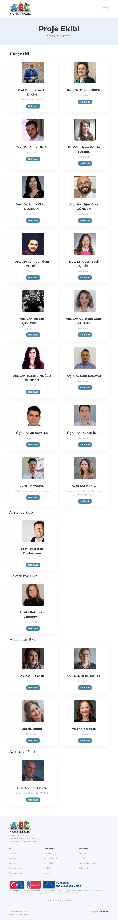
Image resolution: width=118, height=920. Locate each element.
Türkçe (12, 853)
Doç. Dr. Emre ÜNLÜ (32, 147)
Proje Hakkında (50, 858)
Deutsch (13, 863)
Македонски (15, 868)
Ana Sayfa (52, 35)
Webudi (105, 912)
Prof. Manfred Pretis (31, 788)
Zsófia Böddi (32, 729)
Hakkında (33, 106)
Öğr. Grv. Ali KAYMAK (32, 433)
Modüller (48, 868)
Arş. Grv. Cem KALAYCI (84, 376)
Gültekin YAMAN (31, 486)
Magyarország (15, 873)
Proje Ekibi (48, 863)
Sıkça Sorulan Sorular (87, 863)
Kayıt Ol (81, 858)
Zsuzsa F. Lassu (32, 676)
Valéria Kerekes (84, 729)
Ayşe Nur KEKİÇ (84, 486)
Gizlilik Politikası (85, 868)
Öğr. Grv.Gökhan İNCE (84, 433)
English (12, 858)
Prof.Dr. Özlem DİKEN (84, 90)
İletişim (47, 873)
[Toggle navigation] (105, 9)
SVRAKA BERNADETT (83, 676)
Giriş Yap (82, 853)
